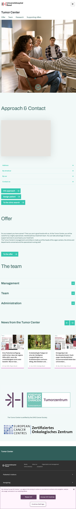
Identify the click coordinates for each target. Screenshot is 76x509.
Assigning (6, 482)
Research (20, 17)
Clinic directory (28, 466)
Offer (3, 17)
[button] (38, 165)
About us (34, 464)
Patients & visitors (9, 474)
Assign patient (9, 197)
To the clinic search (11, 202)
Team (10, 17)
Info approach (9, 191)
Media (25, 464)
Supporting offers (34, 17)
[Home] (12, 4)
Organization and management (50, 464)
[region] (38, 497)
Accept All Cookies (48, 497)
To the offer (8, 254)
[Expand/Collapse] (73, 4)
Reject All (28, 497)
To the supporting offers (15, 67)
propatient (40, 466)
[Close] (74, 489)
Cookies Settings (38, 504)
